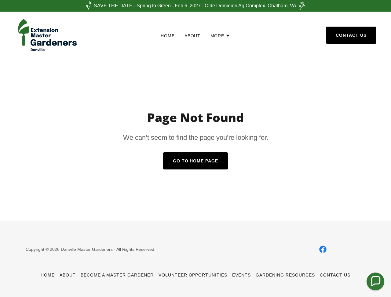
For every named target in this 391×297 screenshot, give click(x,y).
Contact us (351, 35)
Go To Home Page (195, 160)
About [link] (193, 35)
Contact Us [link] (335, 275)
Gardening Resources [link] (285, 275)
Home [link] (168, 35)
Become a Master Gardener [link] (117, 275)
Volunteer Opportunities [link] (193, 275)
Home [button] (48, 275)
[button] (220, 35)
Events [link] (241, 275)
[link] (47, 34)
